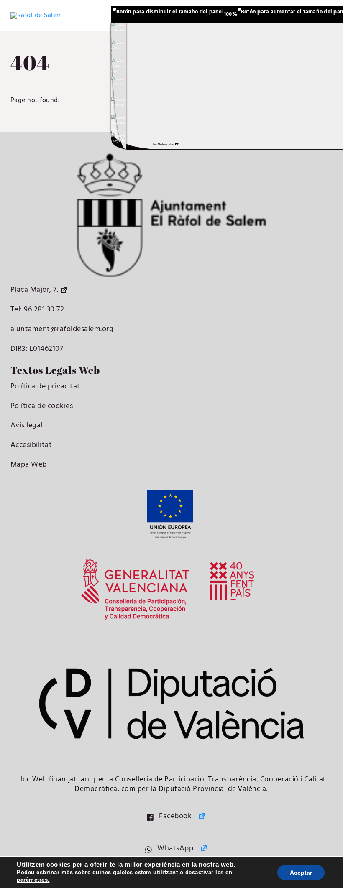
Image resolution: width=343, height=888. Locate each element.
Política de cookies (41, 406)
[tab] (118, 30)
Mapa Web (28, 465)
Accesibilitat (31, 445)
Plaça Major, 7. (34, 290)
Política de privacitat (45, 386)
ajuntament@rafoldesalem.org (62, 329)
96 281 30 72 (43, 310)
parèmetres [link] (32, 880)
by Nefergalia (163, 144)
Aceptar (301, 872)
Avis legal (26, 425)
